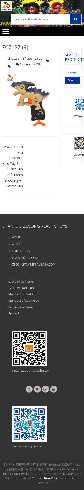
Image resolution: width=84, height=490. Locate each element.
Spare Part (16, 313)
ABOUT (17, 244)
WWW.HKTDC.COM (25, 258)
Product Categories (21, 307)
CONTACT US (21, 251)
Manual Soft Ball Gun (23, 294)
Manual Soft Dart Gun (23, 300)
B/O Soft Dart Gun (21, 288)
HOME (16, 237)
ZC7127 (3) (15, 47)
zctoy (15, 58)
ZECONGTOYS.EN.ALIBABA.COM (34, 264)
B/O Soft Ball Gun (20, 281)
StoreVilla (50, 478)
